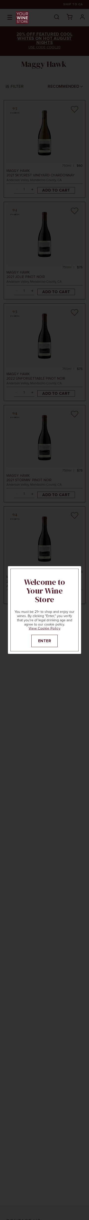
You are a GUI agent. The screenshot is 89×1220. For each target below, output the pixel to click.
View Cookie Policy (45, 628)
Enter (44, 641)
